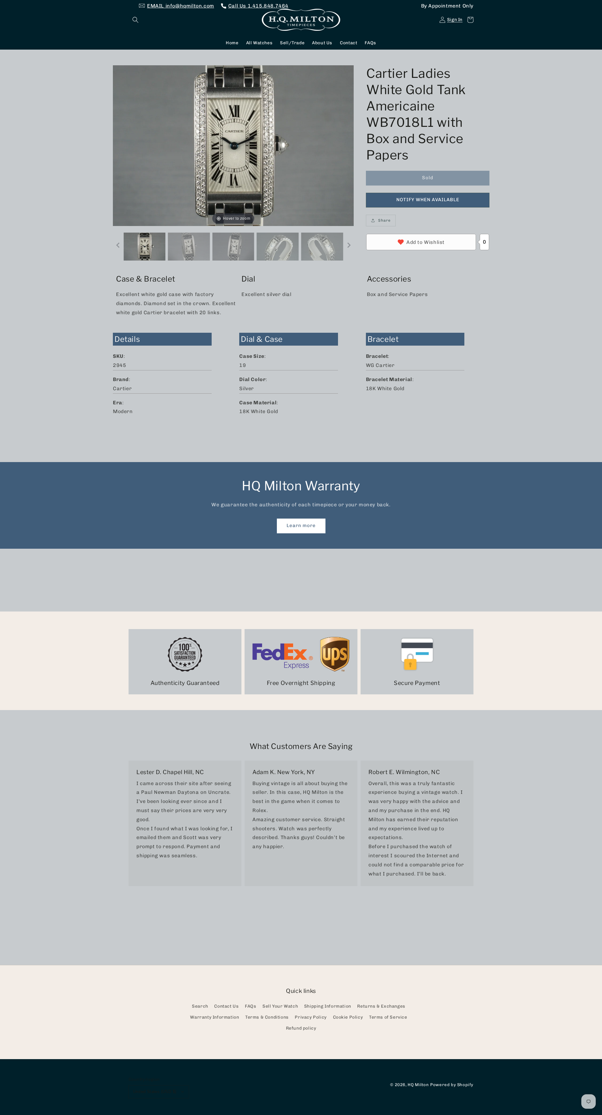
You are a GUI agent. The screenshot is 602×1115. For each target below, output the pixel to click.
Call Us (258, 6)
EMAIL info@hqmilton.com (180, 6)
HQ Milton (418, 1084)
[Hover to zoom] (233, 145)
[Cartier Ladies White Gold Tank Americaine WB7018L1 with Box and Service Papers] (145, 246)
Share (384, 220)
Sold (427, 177)
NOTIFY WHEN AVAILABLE (427, 199)
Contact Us (226, 1006)
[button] (135, 20)
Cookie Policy (348, 1017)
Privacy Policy (310, 1017)
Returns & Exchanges (381, 1006)
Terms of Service (388, 1017)
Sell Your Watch (280, 1006)
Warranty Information (214, 1017)
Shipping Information (327, 1006)
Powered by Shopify (451, 1084)
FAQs (250, 1006)
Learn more (301, 525)
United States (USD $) (154, 1091)
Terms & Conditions (267, 1017)
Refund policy (301, 1028)
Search (200, 1006)
